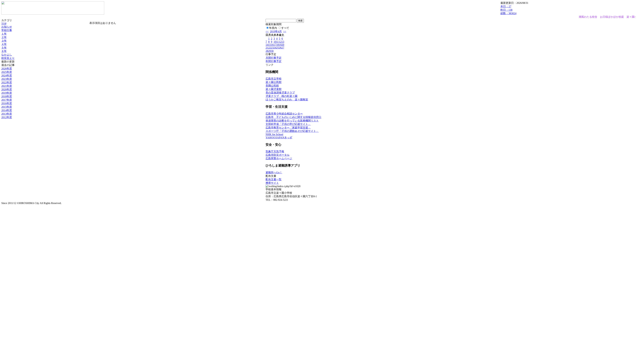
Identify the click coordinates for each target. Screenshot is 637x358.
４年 (4, 44)
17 (275, 44)
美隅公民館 (272, 85)
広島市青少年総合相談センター (284, 113)
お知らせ (6, 26)
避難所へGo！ (274, 172)
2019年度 (6, 92)
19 (280, 44)
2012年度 (6, 117)
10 (275, 41)
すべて (285, 28)
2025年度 (6, 72)
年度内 (273, 28)
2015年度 (6, 106)
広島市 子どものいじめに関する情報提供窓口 (293, 117)
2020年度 (6, 89)
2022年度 (6, 82)
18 (277, 44)
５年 (4, 47)
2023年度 (6, 79)
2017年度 (6, 99)
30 (272, 51)
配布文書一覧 (274, 179)
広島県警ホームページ (279, 158)
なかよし (6, 54)
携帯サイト (272, 182)
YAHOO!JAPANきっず (279, 137)
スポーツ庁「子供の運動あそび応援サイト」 (292, 131)
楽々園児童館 (274, 89)
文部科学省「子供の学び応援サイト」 (288, 124)
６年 (4, 51)
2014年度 (6, 110)
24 (275, 47)
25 (277, 47)
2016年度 (6, 103)
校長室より (8, 58)
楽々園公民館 (274, 82)
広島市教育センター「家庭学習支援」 (288, 127)
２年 (4, 37)
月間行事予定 (274, 57)
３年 (4, 40)
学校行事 (6, 30)
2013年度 (6, 113)
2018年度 (6, 96)
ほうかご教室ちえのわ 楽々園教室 (287, 99)
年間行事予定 (274, 61)
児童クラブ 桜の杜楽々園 (281, 96)
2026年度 (6, 68)
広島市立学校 (274, 78)
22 (269, 47)
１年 (4, 33)
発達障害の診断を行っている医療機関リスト (292, 120)
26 (280, 47)
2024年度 (6, 75)
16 (272, 44)
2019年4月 (276, 31)
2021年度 (6, 86)
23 (272, 47)
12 (280, 41)
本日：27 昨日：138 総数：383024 (508, 10)
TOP (3, 23)
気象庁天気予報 (275, 151)
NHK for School (274, 134)
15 (269, 44)
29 (269, 51)
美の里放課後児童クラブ (280, 92)
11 (277, 41)
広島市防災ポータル (277, 154)
